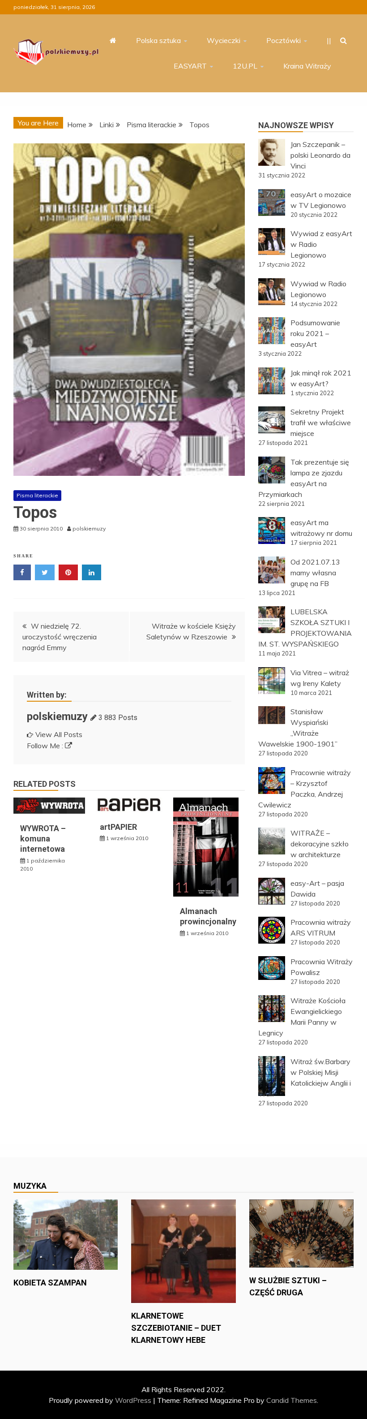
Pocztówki (283, 40)
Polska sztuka (158, 40)
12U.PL (245, 65)
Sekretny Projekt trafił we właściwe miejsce (320, 422)
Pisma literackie (37, 495)
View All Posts (58, 734)
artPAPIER (118, 827)
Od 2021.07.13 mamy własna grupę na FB (315, 572)
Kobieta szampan (50, 1282)
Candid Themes (291, 1400)
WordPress (133, 1400)
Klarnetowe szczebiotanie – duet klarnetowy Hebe (176, 1328)
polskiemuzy (57, 716)
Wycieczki (223, 40)
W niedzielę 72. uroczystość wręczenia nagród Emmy (59, 636)
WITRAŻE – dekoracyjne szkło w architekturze (319, 843)
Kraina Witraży (307, 65)
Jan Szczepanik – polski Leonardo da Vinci (320, 155)
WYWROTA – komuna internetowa (43, 839)
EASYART (190, 65)
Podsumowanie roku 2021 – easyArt (315, 333)
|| (329, 40)
